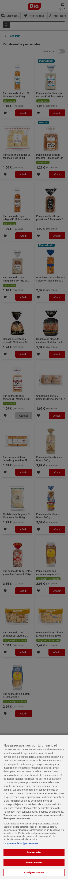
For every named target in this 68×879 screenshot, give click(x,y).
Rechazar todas (34, 862)
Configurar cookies (34, 872)
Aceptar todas (34, 852)
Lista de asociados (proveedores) (20, 843)
